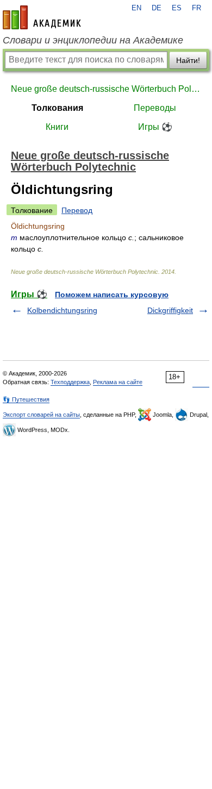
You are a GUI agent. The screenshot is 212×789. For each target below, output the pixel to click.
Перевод (76, 210)
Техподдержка (70, 382)
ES (177, 8)
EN (136, 8)
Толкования (57, 107)
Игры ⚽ (155, 127)
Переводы (155, 107)
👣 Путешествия (26, 399)
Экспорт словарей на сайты (41, 414)
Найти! (188, 60)
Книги (57, 127)
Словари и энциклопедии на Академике (93, 40)
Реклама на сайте (117, 382)
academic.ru (42, 17)
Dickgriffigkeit (170, 310)
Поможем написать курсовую (112, 294)
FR (196, 8)
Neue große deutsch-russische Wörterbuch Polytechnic (106, 88)
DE (156, 8)
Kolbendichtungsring (62, 310)
